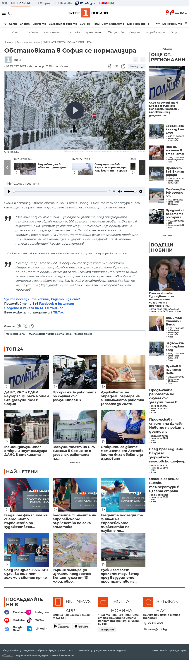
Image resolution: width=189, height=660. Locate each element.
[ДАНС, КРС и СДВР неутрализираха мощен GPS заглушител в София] (26, 372)
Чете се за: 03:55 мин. (173, 380)
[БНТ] (8, 60)
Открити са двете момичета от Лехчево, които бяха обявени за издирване (123, 453)
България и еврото (63, 23)
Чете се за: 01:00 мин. (159, 469)
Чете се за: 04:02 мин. (162, 311)
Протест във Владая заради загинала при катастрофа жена (175, 172)
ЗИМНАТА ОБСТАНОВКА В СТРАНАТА (67, 42)
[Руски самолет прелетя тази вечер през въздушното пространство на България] (123, 550)
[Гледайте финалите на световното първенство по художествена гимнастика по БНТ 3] (26, 495)
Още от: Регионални (168, 57)
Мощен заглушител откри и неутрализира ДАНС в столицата (25, 451)
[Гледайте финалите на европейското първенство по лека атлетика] (75, 495)
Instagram (66, 303)
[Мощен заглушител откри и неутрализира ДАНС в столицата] (26, 427)
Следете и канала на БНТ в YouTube (33, 308)
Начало (9, 42)
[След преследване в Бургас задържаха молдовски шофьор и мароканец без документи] (167, 83)
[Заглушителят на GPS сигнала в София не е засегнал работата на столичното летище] (75, 427)
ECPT (71, 650)
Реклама (75, 462)
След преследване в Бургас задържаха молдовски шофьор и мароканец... (167, 455)
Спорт (25, 23)
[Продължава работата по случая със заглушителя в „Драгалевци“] (75, 372)
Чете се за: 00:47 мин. (173, 357)
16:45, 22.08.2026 (159, 466)
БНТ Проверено (138, 23)
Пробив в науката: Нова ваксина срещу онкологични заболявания (175, 370)
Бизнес (85, 23)
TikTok (58, 312)
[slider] (60, 191)
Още (174, 32)
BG (182, 13)
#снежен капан (16, 333)
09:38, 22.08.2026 (159, 436)
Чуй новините (171, 23)
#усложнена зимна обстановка (50, 333)
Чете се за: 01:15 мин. (159, 409)
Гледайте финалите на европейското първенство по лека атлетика (74, 521)
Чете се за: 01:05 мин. (159, 439)
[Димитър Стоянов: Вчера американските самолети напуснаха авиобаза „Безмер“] (156, 323)
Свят (13, 23)
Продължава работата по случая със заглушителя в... (75, 396)
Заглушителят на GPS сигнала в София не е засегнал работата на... (74, 453)
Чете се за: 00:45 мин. (173, 334)
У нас (15, 32)
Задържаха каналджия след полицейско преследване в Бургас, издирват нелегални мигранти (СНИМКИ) (175, 129)
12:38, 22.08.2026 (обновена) (176, 329)
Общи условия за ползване (18, 650)
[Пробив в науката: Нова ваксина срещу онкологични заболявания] (156, 372)
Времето (39, 23)
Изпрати (107, 629)
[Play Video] (75, 110)
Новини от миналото (108, 23)
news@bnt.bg (157, 629)
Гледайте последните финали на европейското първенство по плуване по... (122, 521)
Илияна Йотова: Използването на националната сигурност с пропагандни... (161, 299)
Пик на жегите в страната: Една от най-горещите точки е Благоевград (175, 150)
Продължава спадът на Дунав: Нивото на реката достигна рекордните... (167, 425)
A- (143, 59)
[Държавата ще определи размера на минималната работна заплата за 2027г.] (123, 372)
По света (31, 32)
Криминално (93, 32)
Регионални (52, 32)
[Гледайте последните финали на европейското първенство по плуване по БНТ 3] (123, 495)
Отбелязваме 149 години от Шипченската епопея (175, 193)
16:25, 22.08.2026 (176, 354)
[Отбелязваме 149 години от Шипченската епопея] (156, 195)
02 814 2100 (155, 622)
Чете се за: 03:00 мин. (159, 498)
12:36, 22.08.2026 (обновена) (165, 309)
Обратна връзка (47, 650)
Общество (116, 32)
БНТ (4, 3)
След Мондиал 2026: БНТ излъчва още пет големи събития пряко (26, 574)
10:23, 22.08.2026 (159, 406)
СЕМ (63, 650)
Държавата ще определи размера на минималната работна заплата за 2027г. (122, 398)
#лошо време (83, 333)
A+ (135, 59)
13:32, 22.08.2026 (176, 377)
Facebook (46, 303)
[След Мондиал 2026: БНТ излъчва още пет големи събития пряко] (26, 550)
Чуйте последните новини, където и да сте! (42, 299)
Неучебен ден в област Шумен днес (52, 166)
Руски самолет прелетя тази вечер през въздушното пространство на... (120, 576)
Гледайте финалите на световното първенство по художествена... (26, 521)
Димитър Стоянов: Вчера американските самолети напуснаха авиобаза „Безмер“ (175, 321)
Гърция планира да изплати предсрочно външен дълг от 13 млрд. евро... (72, 576)
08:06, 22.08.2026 (159, 495)
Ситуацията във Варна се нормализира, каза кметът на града (110, 167)
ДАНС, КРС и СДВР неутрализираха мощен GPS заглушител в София (26, 398)
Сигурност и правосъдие (147, 32)
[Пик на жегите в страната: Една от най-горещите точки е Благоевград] (156, 152)
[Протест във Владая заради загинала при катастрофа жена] (156, 174)
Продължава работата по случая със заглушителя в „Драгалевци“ (175, 214)
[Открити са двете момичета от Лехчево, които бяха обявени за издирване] (123, 427)
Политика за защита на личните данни (102, 650)
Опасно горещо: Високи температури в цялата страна (164, 485)
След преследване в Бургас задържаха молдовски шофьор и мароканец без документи (164, 109)
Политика (73, 32)
